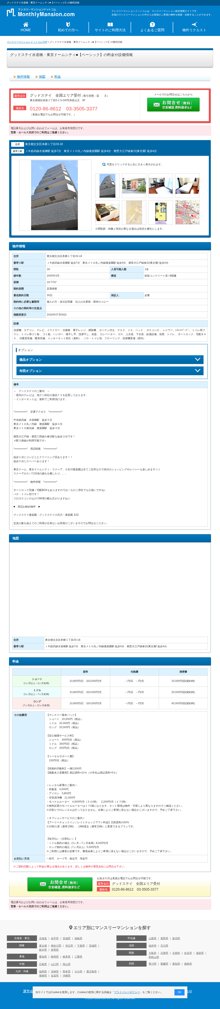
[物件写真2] (134, 175)
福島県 (78, 938)
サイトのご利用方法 (110, 30)
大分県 (78, 971)
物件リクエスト (194, 30)
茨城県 (93, 945)
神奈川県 (56, 945)
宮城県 (66, 938)
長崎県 (43, 975)
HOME (26, 30)
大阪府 (152, 953)
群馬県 (55, 949)
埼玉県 (69, 945)
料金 (57, 76)
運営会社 (30, 991)
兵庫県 (164, 953)
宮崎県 (55, 971)
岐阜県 (66, 956)
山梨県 (152, 938)
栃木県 (43, 949)
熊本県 (66, 971)
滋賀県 (200, 953)
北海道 (43, 938)
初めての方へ (68, 30)
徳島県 (188, 963)
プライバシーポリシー (127, 992)
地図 (42, 76)
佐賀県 (55, 975)
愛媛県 (164, 963)
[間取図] (160, 202)
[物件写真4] (187, 175)
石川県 (164, 945)
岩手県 (55, 938)
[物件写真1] (107, 175)
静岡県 (55, 956)
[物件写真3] (160, 175)
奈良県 (188, 953)
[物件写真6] (134, 202)
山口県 (55, 964)
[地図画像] (187, 202)
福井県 (152, 945)
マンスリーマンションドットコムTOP (27, 42)
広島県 (43, 964)
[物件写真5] (107, 202)
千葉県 (81, 945)
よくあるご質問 (152, 30)
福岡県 (43, 971)
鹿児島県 (91, 971)
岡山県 (66, 964)
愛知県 (43, 956)
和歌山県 (154, 957)
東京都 (43, 945)
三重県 (78, 956)
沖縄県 (66, 975)
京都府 (176, 953)
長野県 (164, 938)
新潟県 (176, 938)
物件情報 (23, 76)
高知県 (176, 963)
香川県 (152, 963)
